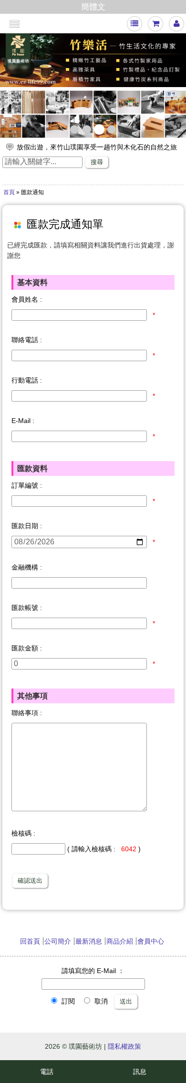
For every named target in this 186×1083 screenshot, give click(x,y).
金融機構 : (26, 567)
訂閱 (67, 1001)
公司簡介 (57, 941)
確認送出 (30, 880)
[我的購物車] (155, 24)
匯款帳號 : (26, 607)
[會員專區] (177, 24)
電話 (46, 1071)
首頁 (9, 192)
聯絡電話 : (26, 340)
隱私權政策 (124, 1046)
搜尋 (97, 162)
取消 (100, 1001)
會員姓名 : (26, 299)
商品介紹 (119, 941)
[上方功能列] (134, 24)
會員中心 (150, 941)
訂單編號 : (26, 485)
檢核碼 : (23, 833)
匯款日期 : (26, 526)
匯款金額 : (26, 648)
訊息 (139, 1071)
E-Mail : (22, 420)
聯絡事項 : (26, 713)
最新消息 (88, 941)
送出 (126, 1001)
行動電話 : (26, 380)
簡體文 (93, 6)
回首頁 (30, 941)
